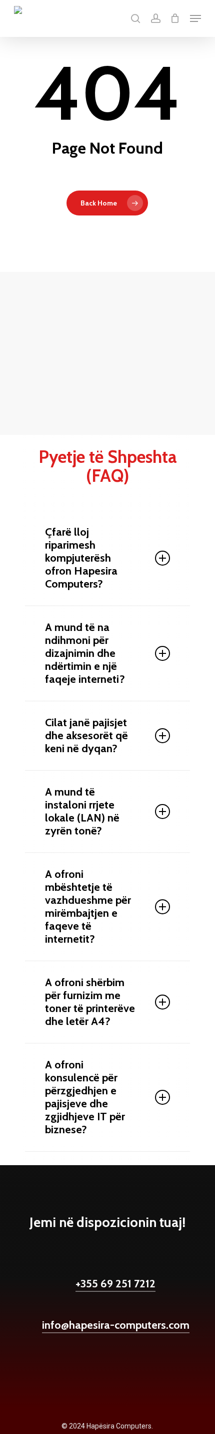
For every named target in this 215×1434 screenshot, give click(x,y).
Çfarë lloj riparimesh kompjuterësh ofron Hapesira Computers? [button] (81, 558)
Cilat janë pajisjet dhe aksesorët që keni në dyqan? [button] (86, 735)
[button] (195, 18)
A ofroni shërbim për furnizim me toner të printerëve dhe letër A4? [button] (90, 1002)
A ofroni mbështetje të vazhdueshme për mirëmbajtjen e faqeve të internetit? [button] (88, 906)
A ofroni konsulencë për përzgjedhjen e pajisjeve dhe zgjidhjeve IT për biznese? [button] (85, 1097)
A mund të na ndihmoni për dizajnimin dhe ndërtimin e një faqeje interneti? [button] (85, 653)
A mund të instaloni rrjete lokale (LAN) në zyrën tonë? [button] (82, 811)
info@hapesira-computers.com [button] (116, 1325)
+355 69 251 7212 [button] (116, 1283)
